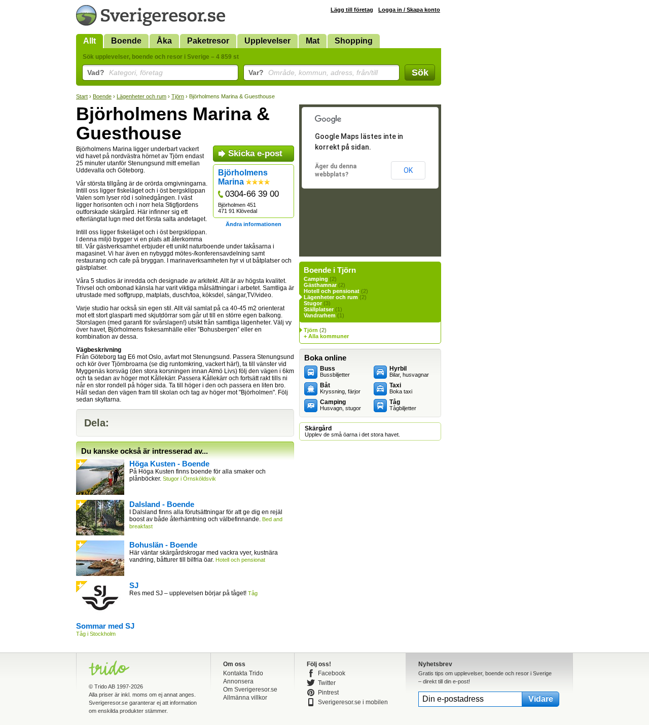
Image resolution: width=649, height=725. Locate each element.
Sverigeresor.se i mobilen (353, 702)
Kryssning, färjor (340, 388)
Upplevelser (267, 41)
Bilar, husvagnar (409, 372)
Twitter (327, 682)
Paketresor (208, 41)
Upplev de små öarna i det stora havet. (352, 431)
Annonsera (238, 681)
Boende (126, 41)
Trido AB (104, 686)
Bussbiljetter (335, 372)
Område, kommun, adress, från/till (313, 72)
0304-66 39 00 (252, 194)
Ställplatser (319, 309)
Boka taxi (400, 388)
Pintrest (328, 692)
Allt (89, 41)
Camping (316, 279)
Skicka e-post (255, 153)
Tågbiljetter (402, 405)
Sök (420, 72)
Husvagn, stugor (340, 405)
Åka (164, 41)
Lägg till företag (352, 10)
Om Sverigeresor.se (250, 689)
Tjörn (177, 96)
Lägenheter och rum (141, 96)
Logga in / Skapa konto (409, 10)
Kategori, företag (125, 72)
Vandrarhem (320, 315)
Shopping (354, 41)
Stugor (313, 303)
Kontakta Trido (243, 673)
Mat (312, 41)
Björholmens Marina (243, 177)
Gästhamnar (320, 285)
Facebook (331, 673)
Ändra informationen (253, 224)
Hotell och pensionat (331, 291)
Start (82, 96)
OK (408, 170)
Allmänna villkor (245, 697)
